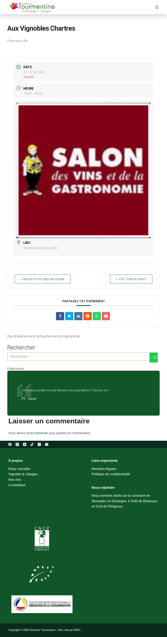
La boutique (16, 485)
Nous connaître (19, 469)
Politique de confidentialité (111, 474)
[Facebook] (10, 444)
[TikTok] (32, 444)
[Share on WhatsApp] (97, 316)
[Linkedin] (78, 316)
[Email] (106, 316)
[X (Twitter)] (17, 444)
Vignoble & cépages (23, 474)
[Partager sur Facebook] (60, 316)
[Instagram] (39, 444)
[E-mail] (46, 444)
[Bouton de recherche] (153, 358)
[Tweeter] (69, 316)
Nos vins (14, 479)
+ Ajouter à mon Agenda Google (43, 279)
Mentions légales (104, 469)
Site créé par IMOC (69, 629)
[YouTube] (24, 444)
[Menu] (157, 7)
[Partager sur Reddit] (88, 316)
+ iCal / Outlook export (131, 279)
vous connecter (37, 433)
